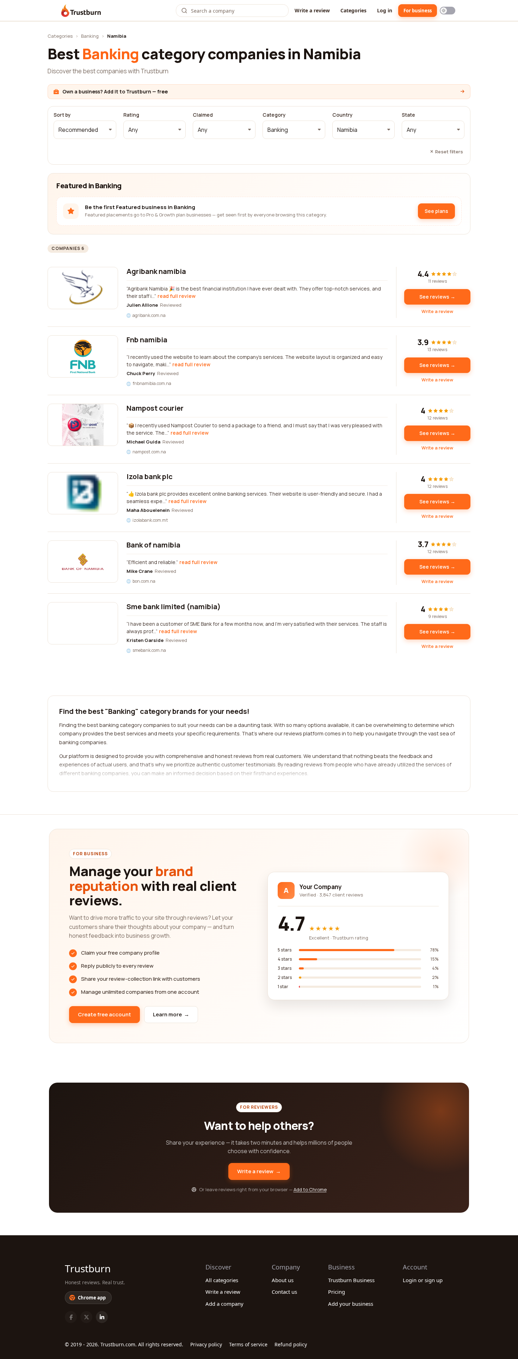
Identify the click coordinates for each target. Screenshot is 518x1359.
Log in (384, 10)
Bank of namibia (153, 545)
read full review (177, 296)
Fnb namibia (147, 339)
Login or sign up (423, 1280)
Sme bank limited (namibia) (174, 606)
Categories (353, 10)
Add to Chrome (310, 1189)
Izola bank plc (150, 476)
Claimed (203, 115)
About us (283, 1280)
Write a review (312, 10)
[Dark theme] (447, 10)
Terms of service (248, 1344)
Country (342, 115)
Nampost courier (155, 408)
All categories (221, 1280)
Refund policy (291, 1344)
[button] (85, 130)
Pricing (336, 1291)
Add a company (224, 1303)
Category (274, 115)
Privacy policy (206, 1344)
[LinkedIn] (102, 1317)
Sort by (62, 115)
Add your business (350, 1303)
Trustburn (88, 1268)
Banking (90, 36)
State (408, 115)
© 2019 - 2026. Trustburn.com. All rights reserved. (124, 1344)
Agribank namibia (156, 271)
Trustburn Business (351, 1280)
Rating (131, 115)
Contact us (284, 1291)
